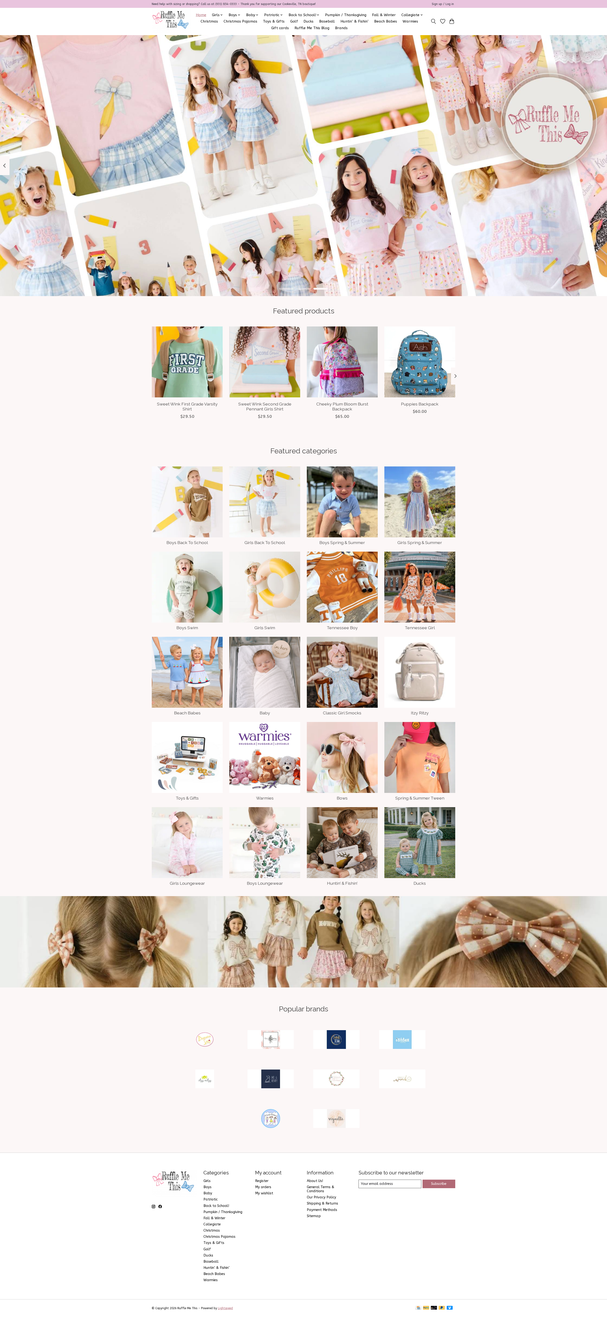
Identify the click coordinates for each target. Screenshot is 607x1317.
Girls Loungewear (187, 883)
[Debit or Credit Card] (434, 1308)
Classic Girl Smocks (342, 712)
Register (261, 1181)
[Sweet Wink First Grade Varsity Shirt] (187, 361)
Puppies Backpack (419, 403)
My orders (263, 1187)
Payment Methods (322, 1210)
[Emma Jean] (336, 1040)
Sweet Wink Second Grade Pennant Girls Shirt (264, 406)
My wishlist (264, 1193)
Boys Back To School (187, 542)
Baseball (327, 21)
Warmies (410, 21)
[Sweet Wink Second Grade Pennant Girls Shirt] (264, 361)
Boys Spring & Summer (342, 542)
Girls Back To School (264, 542)
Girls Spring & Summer (419, 542)
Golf (294, 21)
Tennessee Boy (342, 627)
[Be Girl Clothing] (270, 1040)
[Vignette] (336, 1119)
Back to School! (216, 1206)
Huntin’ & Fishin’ (354, 21)
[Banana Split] (205, 1040)
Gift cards (280, 28)
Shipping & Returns (322, 1203)
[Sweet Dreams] (336, 1079)
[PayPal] (426, 1308)
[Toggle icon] (433, 21)
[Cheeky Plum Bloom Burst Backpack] (342, 361)
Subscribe (438, 1184)
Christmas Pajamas (240, 21)
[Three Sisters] (270, 1119)
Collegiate (212, 1224)
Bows (342, 798)
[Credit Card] (418, 1308)
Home (201, 15)
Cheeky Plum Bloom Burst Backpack (342, 406)
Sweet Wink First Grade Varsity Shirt (187, 406)
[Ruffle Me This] (171, 21)
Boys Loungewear (265, 883)
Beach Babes (385, 21)
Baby (265, 712)
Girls (207, 1181)
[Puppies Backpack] (419, 361)
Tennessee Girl (420, 627)
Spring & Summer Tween (419, 798)
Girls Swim (264, 627)
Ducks (308, 21)
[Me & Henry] (270, 1079)
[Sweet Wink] (402, 1079)
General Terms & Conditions (320, 1189)
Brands (341, 28)
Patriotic (210, 1199)
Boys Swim (187, 627)
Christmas (209, 21)
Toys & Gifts (274, 21)
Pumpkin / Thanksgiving (345, 15)
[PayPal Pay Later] (442, 1308)
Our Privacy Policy (321, 1197)
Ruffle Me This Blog (311, 28)
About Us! (315, 1181)
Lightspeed (225, 1308)
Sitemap (314, 1216)
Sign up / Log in (443, 4)
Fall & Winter (384, 15)
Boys (207, 1187)
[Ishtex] (402, 1040)
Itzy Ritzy (420, 712)
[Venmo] (450, 1308)
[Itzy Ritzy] (205, 1079)
